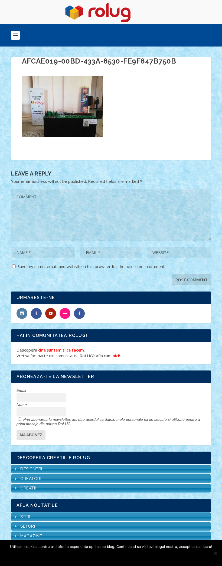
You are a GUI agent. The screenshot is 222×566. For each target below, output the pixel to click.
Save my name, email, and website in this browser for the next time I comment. (91, 266)
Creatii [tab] (28, 488)
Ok (91, 556)
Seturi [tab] (27, 526)
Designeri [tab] (31, 468)
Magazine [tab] (31, 536)
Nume (22, 404)
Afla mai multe (118, 556)
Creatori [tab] (30, 478)
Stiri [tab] (25, 516)
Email (21, 390)
